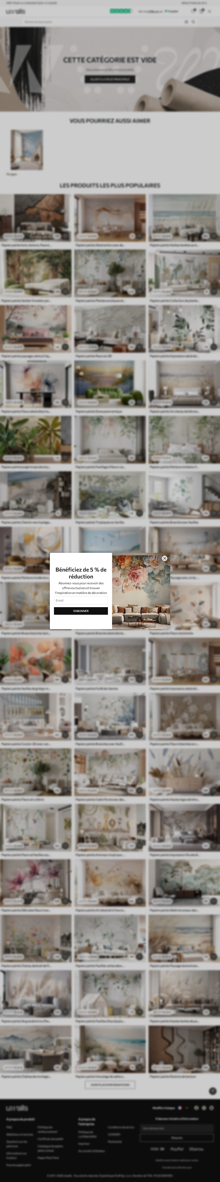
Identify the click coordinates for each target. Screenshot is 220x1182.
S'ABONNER (81, 610)
